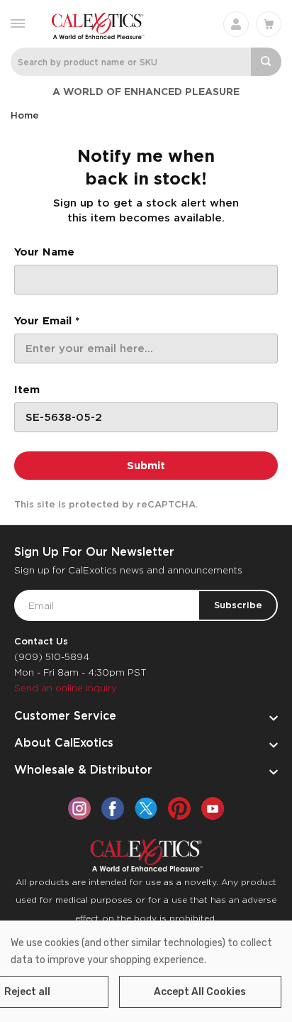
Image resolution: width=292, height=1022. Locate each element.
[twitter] (146, 808)
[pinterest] (179, 808)
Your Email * (46, 320)
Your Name (44, 252)
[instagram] (79, 808)
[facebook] (112, 808)
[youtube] (212, 808)
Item (27, 389)
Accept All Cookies (200, 992)
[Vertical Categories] (18, 22)
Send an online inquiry (65, 688)
